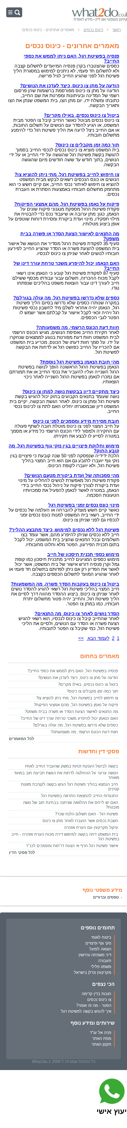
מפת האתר (101, 1038)
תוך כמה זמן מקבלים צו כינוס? (92, 691)
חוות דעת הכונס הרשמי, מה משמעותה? (84, 732)
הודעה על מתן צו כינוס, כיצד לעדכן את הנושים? (78, 677)
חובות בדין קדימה (96, 993)
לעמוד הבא (97, 638)
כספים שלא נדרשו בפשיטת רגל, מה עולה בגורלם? (75, 725)
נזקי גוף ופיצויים (98, 943)
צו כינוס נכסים (99, 999)
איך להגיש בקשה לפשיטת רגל (86, 1011)
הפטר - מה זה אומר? (93, 1005)
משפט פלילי (101, 966)
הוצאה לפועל (100, 949)
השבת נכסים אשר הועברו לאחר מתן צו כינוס (80, 820)
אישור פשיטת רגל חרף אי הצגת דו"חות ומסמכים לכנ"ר (72, 845)
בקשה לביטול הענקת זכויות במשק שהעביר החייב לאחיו (71, 766)
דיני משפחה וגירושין (95, 955)
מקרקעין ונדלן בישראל (92, 972)
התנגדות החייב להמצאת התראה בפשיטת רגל (79, 795)
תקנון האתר (101, 1044)
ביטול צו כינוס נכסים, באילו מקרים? (88, 684)
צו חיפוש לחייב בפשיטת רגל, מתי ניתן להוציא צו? (77, 698)
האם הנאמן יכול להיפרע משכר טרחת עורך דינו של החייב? (69, 718)
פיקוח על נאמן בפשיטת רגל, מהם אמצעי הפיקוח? (76, 704)
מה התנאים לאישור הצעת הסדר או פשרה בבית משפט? (71, 711)
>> (81, 638)
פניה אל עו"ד (100, 1032)
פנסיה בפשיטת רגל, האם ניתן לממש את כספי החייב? (72, 671)
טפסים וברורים (106, 897)
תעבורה (104, 960)
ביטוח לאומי (101, 937)
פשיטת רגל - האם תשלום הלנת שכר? (86, 814)
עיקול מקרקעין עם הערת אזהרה (91, 827)
